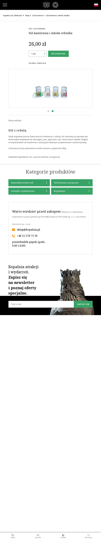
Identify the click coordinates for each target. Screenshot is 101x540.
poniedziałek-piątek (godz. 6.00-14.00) (28, 244)
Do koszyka (58, 53)
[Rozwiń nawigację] (5, 5)
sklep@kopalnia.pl (28, 230)
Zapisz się (83, 304)
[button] (48, 111)
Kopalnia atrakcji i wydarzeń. (23, 280)
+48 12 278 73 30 (27, 236)
